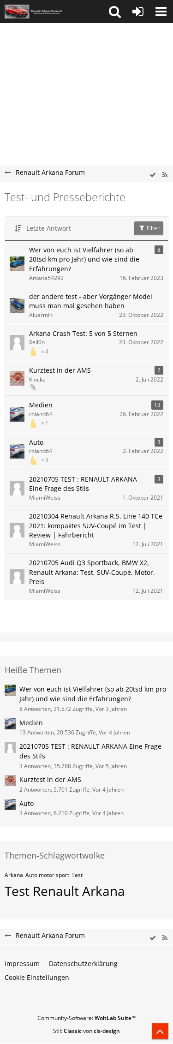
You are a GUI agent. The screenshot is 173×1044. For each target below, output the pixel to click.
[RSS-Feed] (164, 175)
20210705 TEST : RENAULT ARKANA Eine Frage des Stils (83, 484)
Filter (152, 228)
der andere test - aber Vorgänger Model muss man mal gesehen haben (90, 301)
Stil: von (86, 1031)
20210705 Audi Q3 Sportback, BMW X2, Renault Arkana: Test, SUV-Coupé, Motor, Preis (92, 572)
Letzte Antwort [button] (48, 228)
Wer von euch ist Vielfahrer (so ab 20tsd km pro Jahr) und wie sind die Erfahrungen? (84, 259)
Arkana (14, 875)
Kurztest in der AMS (60, 370)
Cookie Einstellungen (37, 977)
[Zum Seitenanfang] (160, 1031)
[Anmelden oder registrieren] (138, 11)
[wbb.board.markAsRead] (152, 175)
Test (77, 875)
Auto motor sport (47, 875)
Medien (41, 404)
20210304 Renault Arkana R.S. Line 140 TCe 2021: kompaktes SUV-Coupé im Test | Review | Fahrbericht (95, 525)
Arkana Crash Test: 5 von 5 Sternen (83, 333)
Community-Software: (86, 1018)
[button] (115, 11)
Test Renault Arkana (65, 891)
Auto (36, 442)
